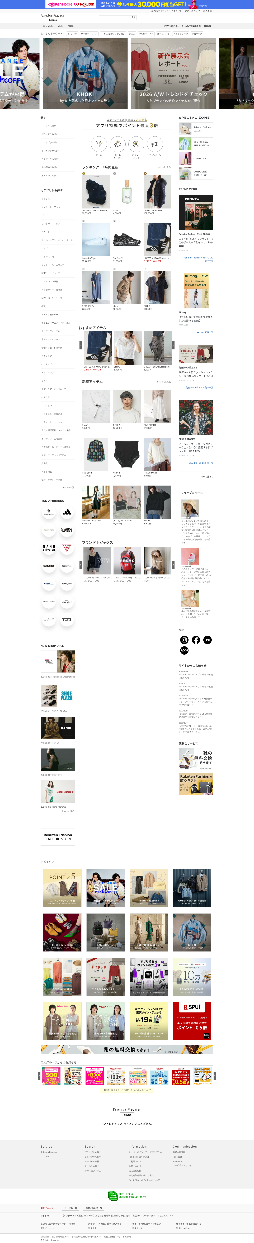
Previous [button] (40, 73)
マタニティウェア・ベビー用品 (55, 323)
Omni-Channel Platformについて (144, 1180)
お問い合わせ (135, 1166)
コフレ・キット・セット (52, 422)
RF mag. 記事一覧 (205, 332)
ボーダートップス (89, 33)
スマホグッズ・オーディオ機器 (55, 447)
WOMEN (48, 25)
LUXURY (45, 1156)
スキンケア (46, 356)
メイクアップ (47, 372)
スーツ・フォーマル (50, 331)
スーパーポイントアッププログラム (145, 1152)
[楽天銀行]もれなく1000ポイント (166, 10)
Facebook (177, 1156)
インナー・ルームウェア (52, 265)
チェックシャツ (180, 33)
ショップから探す (49, 142)
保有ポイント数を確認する (188, 1223)
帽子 (43, 306)
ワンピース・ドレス (50, 223)
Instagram (177, 1161)
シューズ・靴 (47, 256)
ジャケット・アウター (51, 207)
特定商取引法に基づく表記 (141, 1175)
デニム (132, 33)
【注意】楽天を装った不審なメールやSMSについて (127, 1090)
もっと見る (69, 811)
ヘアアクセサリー (49, 314)
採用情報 (127, 1236)
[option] (83, 73)
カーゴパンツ (163, 33)
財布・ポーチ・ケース (51, 298)
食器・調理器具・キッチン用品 (55, 430)
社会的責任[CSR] (112, 1236)
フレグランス (47, 405)
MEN (60, 25)
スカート (45, 232)
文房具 (44, 463)
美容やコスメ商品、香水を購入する (104, 1223)
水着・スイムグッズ (50, 339)
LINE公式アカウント (182, 1165)
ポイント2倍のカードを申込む (146, 1223)
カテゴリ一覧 (68, 487)
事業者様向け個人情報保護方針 (86, 1236)
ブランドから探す (49, 134)
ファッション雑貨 (49, 281)
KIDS (71, 25)
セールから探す (48, 126)
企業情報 (45, 1236)
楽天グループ (191, 10)
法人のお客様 (135, 1170)
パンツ (44, 215)
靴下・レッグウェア (50, 273)
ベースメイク (47, 364)
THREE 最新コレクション (113, 33)
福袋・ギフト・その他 (51, 480)
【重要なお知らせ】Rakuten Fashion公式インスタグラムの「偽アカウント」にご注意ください (196, 729)
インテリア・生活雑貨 (51, 438)
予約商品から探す (49, 167)
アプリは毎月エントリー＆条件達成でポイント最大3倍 (187, 26)
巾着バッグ (197, 33)
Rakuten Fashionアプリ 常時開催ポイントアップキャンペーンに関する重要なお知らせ (195, 701)
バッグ (44, 248)
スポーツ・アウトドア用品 (53, 455)
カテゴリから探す (49, 159)
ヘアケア (45, 397)
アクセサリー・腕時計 (51, 289)
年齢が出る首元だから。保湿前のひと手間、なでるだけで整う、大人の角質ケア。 (195, 614)
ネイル (44, 380)
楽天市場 (207, 10)
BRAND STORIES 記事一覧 (201, 462)
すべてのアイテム (49, 175)
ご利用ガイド (135, 1161)
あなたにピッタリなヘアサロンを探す (58, 1223)
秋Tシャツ (72, 33)
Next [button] (213, 73)
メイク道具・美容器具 (51, 413)
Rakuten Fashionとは (139, 1156)
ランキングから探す (50, 150)
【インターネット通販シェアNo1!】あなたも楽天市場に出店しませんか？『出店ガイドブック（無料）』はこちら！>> (117, 1215)
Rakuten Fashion (67, 18)
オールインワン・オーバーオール (57, 240)
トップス (45, 198)
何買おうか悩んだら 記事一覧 (199, 387)
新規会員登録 (179, 1152)
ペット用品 (46, 471)
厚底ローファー (146, 33)
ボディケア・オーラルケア (53, 389)
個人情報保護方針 (60, 1236)
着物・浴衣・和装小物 (51, 347)
